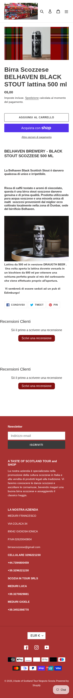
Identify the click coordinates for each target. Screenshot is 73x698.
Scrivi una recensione (37, 338)
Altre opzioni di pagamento (37, 137)
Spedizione (32, 97)
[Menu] (66, 11)
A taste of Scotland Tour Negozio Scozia (34, 681)
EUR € (35, 635)
